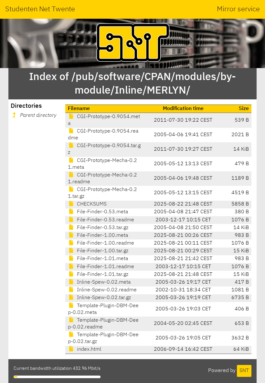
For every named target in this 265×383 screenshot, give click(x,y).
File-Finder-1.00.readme (105, 243)
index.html (88, 349)
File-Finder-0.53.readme (105, 220)
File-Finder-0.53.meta (102, 212)
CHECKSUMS (91, 204)
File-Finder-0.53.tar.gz (102, 227)
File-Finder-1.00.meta (102, 235)
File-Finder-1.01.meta (102, 258)
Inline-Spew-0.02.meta (103, 282)
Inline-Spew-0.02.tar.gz (103, 297)
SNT (244, 370)
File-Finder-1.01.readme (105, 266)
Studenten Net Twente (40, 9)
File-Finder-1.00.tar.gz (102, 251)
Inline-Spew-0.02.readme (106, 290)
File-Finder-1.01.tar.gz (102, 274)
